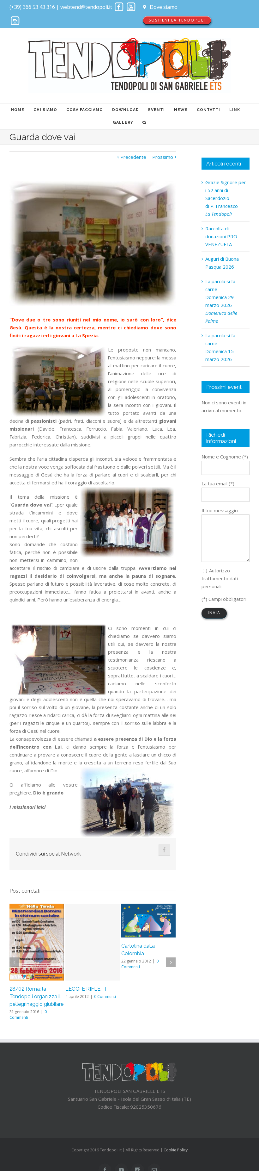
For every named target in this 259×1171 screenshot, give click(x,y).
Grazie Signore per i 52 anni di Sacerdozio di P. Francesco (225, 198)
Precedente (133, 157)
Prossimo (162, 157)
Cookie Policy (176, 1150)
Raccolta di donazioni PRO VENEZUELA (221, 236)
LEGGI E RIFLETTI (87, 989)
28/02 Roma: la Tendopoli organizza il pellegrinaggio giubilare (36, 996)
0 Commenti (105, 996)
